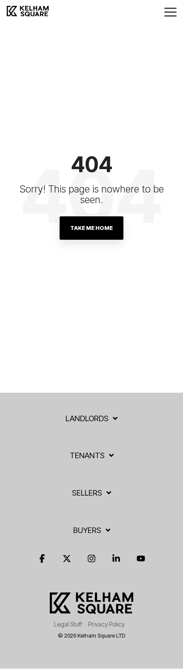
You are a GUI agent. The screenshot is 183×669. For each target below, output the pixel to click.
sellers (87, 492)
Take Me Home (91, 227)
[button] (170, 11)
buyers (87, 530)
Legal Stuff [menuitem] (68, 624)
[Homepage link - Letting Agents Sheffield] (91, 610)
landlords (87, 418)
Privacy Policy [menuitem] (106, 624)
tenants (87, 455)
